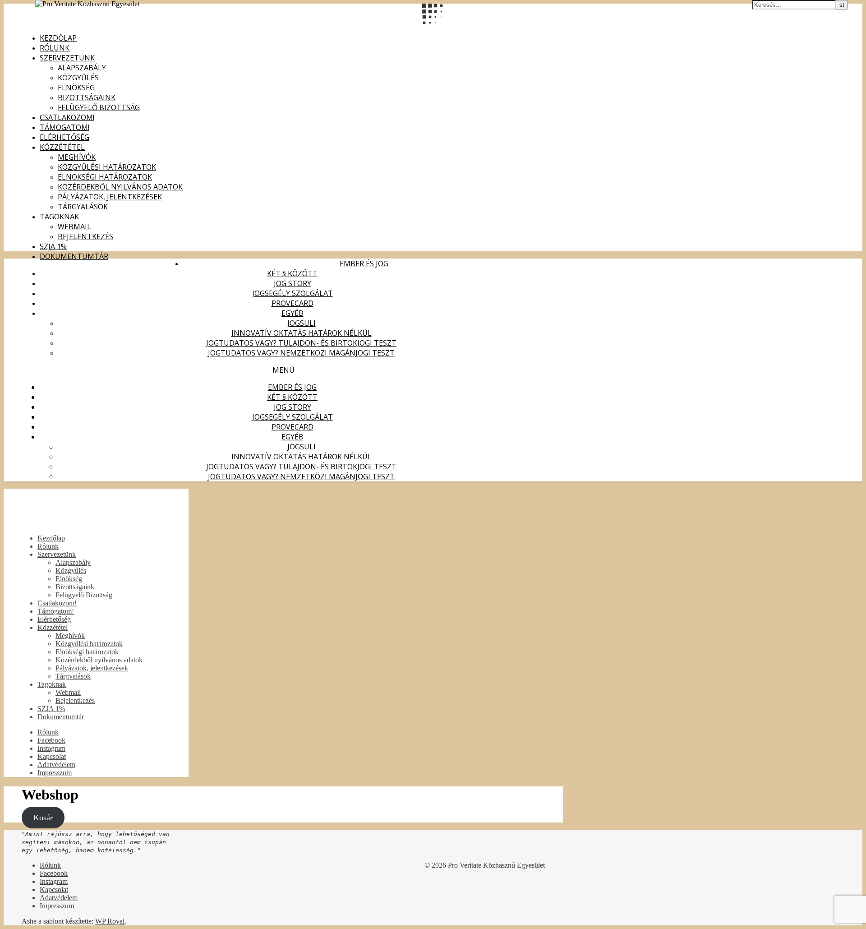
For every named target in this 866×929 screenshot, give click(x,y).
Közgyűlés (78, 78)
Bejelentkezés (85, 236)
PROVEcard (292, 303)
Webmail (74, 226)
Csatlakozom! (67, 117)
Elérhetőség (64, 137)
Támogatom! (64, 127)
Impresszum (54, 772)
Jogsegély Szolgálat (292, 293)
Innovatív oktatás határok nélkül (301, 333)
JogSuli (301, 323)
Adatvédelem (56, 764)
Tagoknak (59, 217)
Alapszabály (82, 68)
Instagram (51, 748)
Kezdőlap (58, 38)
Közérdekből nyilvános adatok (120, 187)
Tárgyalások (83, 207)
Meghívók (77, 157)
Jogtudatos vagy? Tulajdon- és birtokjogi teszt (301, 343)
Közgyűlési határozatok (107, 167)
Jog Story (292, 283)
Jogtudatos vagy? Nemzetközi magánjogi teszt (301, 353)
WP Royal (109, 921)
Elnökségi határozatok (105, 177)
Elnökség (76, 87)
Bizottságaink (86, 97)
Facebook (51, 740)
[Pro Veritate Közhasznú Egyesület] (87, 4)
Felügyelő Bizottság (99, 107)
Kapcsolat (51, 756)
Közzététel (62, 147)
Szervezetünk (67, 58)
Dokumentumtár (74, 256)
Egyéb (292, 313)
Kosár (43, 817)
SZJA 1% (53, 246)
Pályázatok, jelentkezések (110, 197)
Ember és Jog (364, 263)
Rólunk (54, 48)
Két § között (292, 273)
